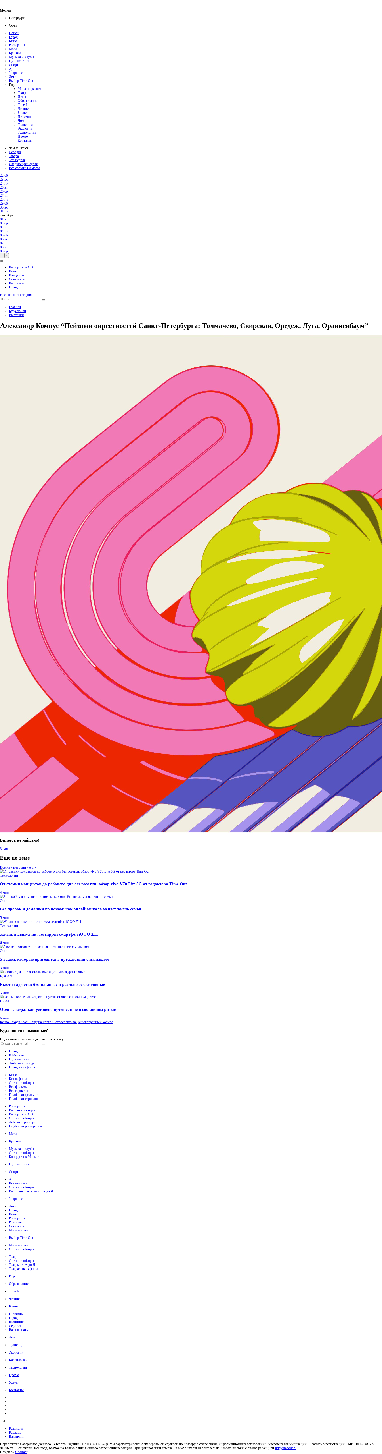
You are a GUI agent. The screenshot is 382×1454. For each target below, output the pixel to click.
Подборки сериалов (24, 1099)
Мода (13, 49)
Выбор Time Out (21, 81)
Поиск (14, 33)
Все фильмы (18, 1087)
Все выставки (19, 1183)
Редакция (16, 1428)
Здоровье (16, 73)
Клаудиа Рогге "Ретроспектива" (53, 1022)
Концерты (16, 275)
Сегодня (15, 152)
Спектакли (17, 279)
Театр (22, 93)
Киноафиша (18, 1079)
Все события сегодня (16, 295)
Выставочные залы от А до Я (31, 1191)
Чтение (23, 108)
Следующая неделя (23, 164)
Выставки (16, 283)
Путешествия (19, 61)
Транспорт (26, 124)
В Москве (16, 1055)
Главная (15, 307)
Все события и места (24, 168)
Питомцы (25, 116)
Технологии (27, 132)
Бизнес (23, 112)
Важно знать (18, 1330)
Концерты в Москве (24, 1157)
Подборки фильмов (23, 1095)
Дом (21, 120)
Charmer (21, 1452)
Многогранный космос (95, 1022)
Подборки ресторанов (25, 1126)
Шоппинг (16, 1322)
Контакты (25, 140)
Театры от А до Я (22, 1265)
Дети (12, 77)
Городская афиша (22, 1067)
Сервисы (15, 1326)
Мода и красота (29, 89)
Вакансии (16, 1436)
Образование (27, 100)
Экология (25, 128)
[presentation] (2, 255)
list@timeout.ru (285, 1448)
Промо (23, 136)
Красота (15, 53)
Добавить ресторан (23, 1122)
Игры (22, 96)
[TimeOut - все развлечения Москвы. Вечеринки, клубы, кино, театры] (9, 6)
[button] (2, 261)
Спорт (13, 65)
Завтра (14, 156)
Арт (12, 69)
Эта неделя (17, 160)
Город (13, 37)
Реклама (15, 1432)
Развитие (16, 1222)
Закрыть (6, 848)
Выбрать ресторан (22, 1110)
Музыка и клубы (21, 57)
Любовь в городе (21, 1063)
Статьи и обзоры (21, 1083)
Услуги (14, 1382)
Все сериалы (18, 1091)
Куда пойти (17, 311)
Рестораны (17, 45)
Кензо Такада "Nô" (14, 1022)
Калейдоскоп (19, 1360)
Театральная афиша (23, 1269)
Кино (13, 41)
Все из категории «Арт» (18, 867)
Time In (23, 104)
